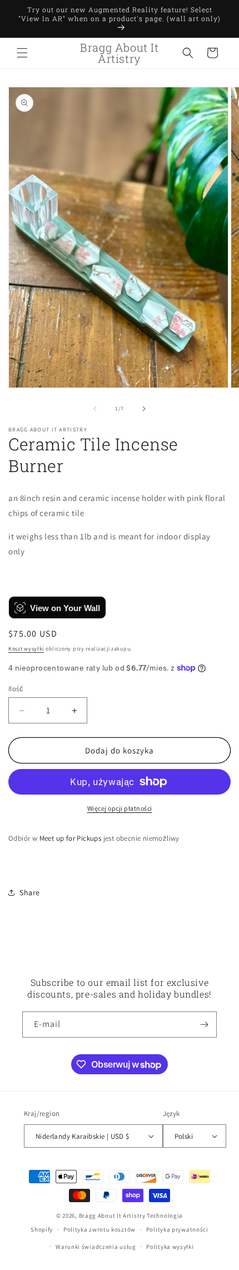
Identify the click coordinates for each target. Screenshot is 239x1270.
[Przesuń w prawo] (144, 408)
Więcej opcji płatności (119, 808)
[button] (22, 53)
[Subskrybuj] (204, 1024)
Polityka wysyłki (169, 1247)
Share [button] (29, 892)
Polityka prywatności (177, 1229)
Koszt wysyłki (26, 648)
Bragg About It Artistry (112, 1215)
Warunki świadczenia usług (96, 1247)
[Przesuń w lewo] (95, 408)
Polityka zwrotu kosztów (99, 1229)
